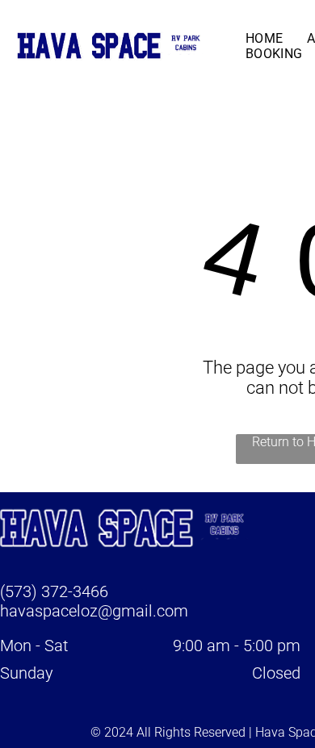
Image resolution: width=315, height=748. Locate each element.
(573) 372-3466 (54, 591)
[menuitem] (264, 38)
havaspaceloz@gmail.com (94, 611)
